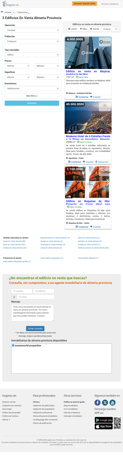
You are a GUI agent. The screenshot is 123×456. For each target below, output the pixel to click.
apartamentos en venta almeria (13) (55, 238)
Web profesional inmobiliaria (45, 416)
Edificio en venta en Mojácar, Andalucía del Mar (88, 73)
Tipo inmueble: (12, 50)
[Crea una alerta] (94, 29)
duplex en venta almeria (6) (51, 241)
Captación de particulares (44, 405)
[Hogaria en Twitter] (106, 403)
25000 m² (88, 150)
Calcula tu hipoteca (72, 412)
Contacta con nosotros (11, 405)
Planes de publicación (42, 423)
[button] (23, 13)
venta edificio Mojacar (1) (88, 258)
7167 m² (88, 85)
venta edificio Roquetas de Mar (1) (17, 261)
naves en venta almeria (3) (51, 248)
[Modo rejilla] (73, 29)
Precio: (8, 61)
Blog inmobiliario (71, 405)
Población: (10, 36)
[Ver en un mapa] (83, 29)
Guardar (97, 97)
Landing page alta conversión (45, 420)
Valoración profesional (42, 412)
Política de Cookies (10, 416)
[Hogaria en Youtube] (113, 403)
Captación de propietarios (44, 409)
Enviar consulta (35, 328)
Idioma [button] (5, 420)
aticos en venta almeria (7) (89, 238)
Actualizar (32, 103)
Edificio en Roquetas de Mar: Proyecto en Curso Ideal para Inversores (88, 204)
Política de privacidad (11, 412)
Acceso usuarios (109, 4)
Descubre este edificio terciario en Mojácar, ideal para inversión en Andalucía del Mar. (88, 82)
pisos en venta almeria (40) (14, 245)
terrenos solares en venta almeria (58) (93, 248)
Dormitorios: (11, 83)
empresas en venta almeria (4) (52, 245)
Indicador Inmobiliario (73, 416)
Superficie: (10, 72)
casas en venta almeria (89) (14, 241)
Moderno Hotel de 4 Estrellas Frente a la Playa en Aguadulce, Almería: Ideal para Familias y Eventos (88, 139)
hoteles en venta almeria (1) (89, 245)
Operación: (10, 25)
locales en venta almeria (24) (14, 248)
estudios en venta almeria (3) (90, 241)
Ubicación (103, 162)
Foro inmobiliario (71, 409)
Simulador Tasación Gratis (84, 4)
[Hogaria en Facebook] (98, 403)
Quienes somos (9, 402)
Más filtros (31, 96)
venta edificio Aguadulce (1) (51, 258)
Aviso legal (6, 409)
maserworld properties (28, 345)
